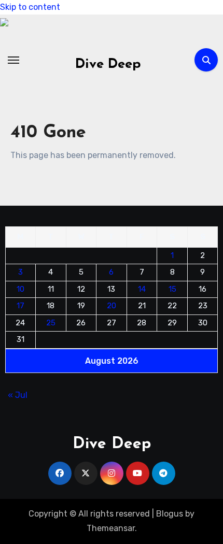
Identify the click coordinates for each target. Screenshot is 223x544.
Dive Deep (108, 64)
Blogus (169, 514)
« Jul (17, 394)
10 (20, 288)
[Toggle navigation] (13, 60)
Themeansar (111, 528)
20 (111, 305)
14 (142, 288)
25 (50, 322)
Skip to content (30, 7)
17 (20, 305)
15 (172, 288)
